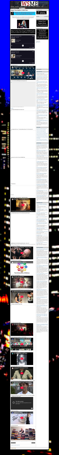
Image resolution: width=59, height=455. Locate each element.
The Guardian (41, 247)
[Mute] (33, 211)
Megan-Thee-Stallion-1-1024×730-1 (19, 10)
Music (29, 6)
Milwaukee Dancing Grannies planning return (42, 134)
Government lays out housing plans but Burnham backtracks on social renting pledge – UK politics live (42, 325)
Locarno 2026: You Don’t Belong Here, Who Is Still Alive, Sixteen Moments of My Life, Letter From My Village (42, 220)
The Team (25, 6)
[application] (23, 205)
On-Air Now (17, 6)
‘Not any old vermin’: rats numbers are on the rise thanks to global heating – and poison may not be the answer (42, 266)
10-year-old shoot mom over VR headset (41, 132)
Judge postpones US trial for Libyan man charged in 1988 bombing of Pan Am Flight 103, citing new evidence (42, 105)
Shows (21, 6)
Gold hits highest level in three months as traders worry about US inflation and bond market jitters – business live (42, 249)
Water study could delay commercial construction (42, 140)
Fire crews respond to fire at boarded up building (42, 133)
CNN (39, 127)
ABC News (40, 71)
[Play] (11, 211)
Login (42, 6)
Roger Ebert (40, 202)
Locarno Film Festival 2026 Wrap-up (41, 216)
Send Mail (12, 108)
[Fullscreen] (34, 211)
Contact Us (38, 6)
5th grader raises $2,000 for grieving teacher (42, 128)
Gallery (34, 6)
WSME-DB (12, 6)
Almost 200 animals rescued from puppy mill (42, 139)
